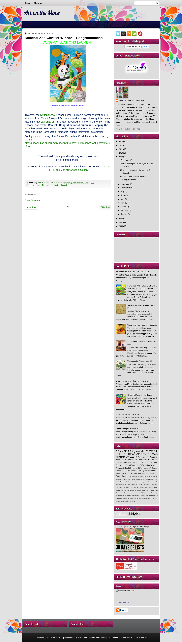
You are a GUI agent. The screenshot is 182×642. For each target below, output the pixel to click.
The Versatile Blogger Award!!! (139, 361)
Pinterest (142, 490)
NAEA (118, 473)
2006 (121, 226)
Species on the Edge (150, 493)
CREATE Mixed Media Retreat (139, 395)
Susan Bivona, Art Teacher (49, 182)
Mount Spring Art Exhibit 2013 (128, 429)
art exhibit (122, 451)
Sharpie (118, 493)
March (123, 207)
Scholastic (151, 490)
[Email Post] (92, 182)
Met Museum (150, 471)
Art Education (134, 465)
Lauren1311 (47, 121)
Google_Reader (143, 484)
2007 (121, 222)
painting (138, 498)
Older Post (105, 207)
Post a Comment (32, 200)
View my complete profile (128, 129)
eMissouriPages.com (104, 638)
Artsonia (140, 451)
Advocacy (142, 457)
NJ (126, 473)
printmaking (147, 498)
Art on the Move (42, 13)
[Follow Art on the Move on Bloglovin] (136, 48)
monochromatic (128, 498)
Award (152, 457)
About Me (38, 3)
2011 (121, 149)
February (124, 210)
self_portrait (129, 501)
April (123, 203)
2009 (121, 157)
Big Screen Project (129, 479)
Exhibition (146, 465)
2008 (121, 219)
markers (118, 498)
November (125, 184)
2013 (121, 142)
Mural (144, 487)
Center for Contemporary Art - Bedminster (141, 482)
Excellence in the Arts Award (125, 484)
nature (134, 468)
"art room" (144, 468)
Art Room (143, 476)
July (122, 192)
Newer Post (31, 207)
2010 (121, 153)
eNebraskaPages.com (139, 638)
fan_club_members (148, 495)
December (125, 160)
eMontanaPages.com (121, 638)
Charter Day (121, 462)
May (122, 199)
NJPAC (131, 454)
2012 (121, 145)
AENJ (144, 454)
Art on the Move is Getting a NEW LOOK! (133, 272)
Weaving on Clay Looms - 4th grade (142, 325)
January (124, 214)
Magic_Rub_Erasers (132, 487)
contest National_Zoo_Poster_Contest (51, 185)
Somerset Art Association (132, 493)
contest (119, 454)
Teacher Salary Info (123, 602)
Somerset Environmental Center (139, 460)
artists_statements (133, 495)
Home (27, 3)
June (123, 195)
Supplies (121, 495)
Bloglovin (141, 479)
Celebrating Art (135, 471)
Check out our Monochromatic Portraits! (132, 381)
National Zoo (47, 115)
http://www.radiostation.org (85, 638)
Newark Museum (138, 473)
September (125, 188)
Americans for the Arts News (127, 414)
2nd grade (133, 476)
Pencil (134, 490)
